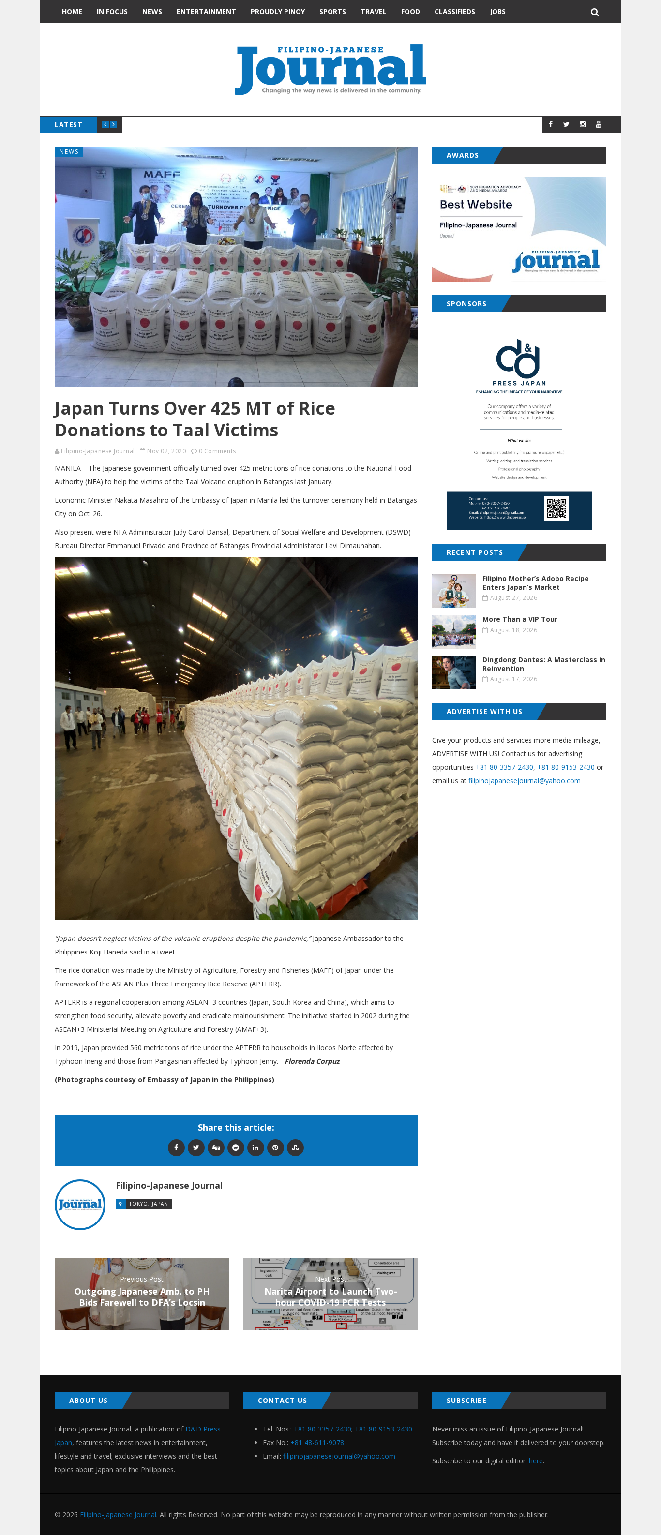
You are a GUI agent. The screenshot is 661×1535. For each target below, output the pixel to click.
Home (72, 11)
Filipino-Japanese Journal (98, 451)
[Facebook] (176, 1147)
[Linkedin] (255, 1147)
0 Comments (217, 451)
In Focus (112, 11)
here (536, 1460)
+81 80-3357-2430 (504, 767)
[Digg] (216, 1147)
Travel (374, 11)
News (152, 11)
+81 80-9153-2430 (566, 767)
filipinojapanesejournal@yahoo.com (524, 780)
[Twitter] (196, 1147)
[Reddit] (235, 1147)
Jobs (498, 11)
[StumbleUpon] (295, 1147)
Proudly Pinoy (278, 11)
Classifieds (455, 11)
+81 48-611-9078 (317, 1442)
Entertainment (206, 11)
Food (410, 11)
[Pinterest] (275, 1147)
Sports (332, 11)
